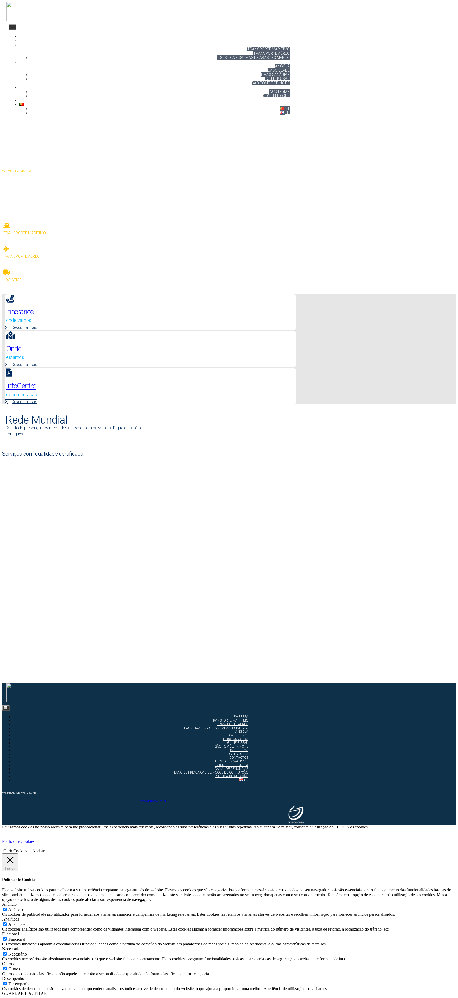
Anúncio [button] (9, 904)
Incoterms (279, 91)
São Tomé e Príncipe (271, 83)
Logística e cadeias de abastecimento (253, 57)
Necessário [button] (11, 949)
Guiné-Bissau (277, 79)
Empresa (27, 40)
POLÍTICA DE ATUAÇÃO (231, 776)
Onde (13, 348)
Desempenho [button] (13, 978)
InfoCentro (21, 386)
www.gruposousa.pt (153, 801)
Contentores (276, 96)
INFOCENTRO (30, 87)
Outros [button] (8, 963)
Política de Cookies (18, 841)
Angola (282, 66)
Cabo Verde (279, 70)
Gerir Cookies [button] (15, 851)
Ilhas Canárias (275, 74)
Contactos (30, 100)
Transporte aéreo (271, 53)
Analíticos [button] (10, 919)
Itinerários (30, 62)
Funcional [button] (10, 934)
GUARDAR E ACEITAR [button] (24, 993)
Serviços (28, 45)
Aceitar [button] (38, 851)
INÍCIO (24, 36)
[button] (23, 204)
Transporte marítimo (268, 49)
